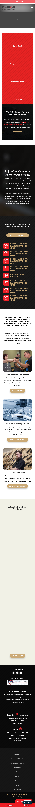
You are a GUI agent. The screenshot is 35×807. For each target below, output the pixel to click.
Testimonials (17, 754)
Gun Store (17, 776)
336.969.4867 (17, 723)
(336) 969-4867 (17, 1)
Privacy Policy (17, 797)
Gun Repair (17, 767)
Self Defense (17, 789)
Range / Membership (17, 64)
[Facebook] (13, 672)
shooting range (17, 124)
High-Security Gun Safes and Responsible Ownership (16, 626)
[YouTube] (17, 672)
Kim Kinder (10, 524)
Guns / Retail (17, 46)
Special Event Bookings (17, 763)
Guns (17, 772)
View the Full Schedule (18, 235)
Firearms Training (17, 81)
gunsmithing (8, 124)
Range (17, 785)
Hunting (17, 780)
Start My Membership (17, 486)
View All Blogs (17, 655)
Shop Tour (17, 750)
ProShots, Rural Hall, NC (20, 794)
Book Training (17, 390)
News (26, 524)
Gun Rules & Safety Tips (17, 758)
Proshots (10, 578)
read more (8, 543)
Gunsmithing (17, 99)
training (26, 122)
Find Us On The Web (17, 678)
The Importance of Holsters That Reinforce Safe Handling (16, 573)
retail (21, 122)
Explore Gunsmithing (17, 439)
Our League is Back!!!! (15, 522)
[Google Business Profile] (20, 672)
